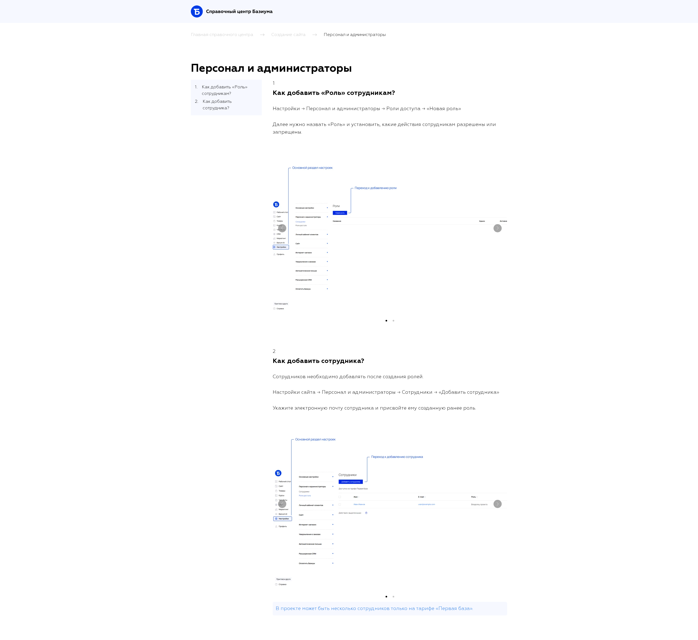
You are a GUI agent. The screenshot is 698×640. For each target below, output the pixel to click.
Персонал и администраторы (355, 34)
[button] (386, 320)
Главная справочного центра (222, 34)
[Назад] (282, 228)
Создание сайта (288, 34)
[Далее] (498, 228)
